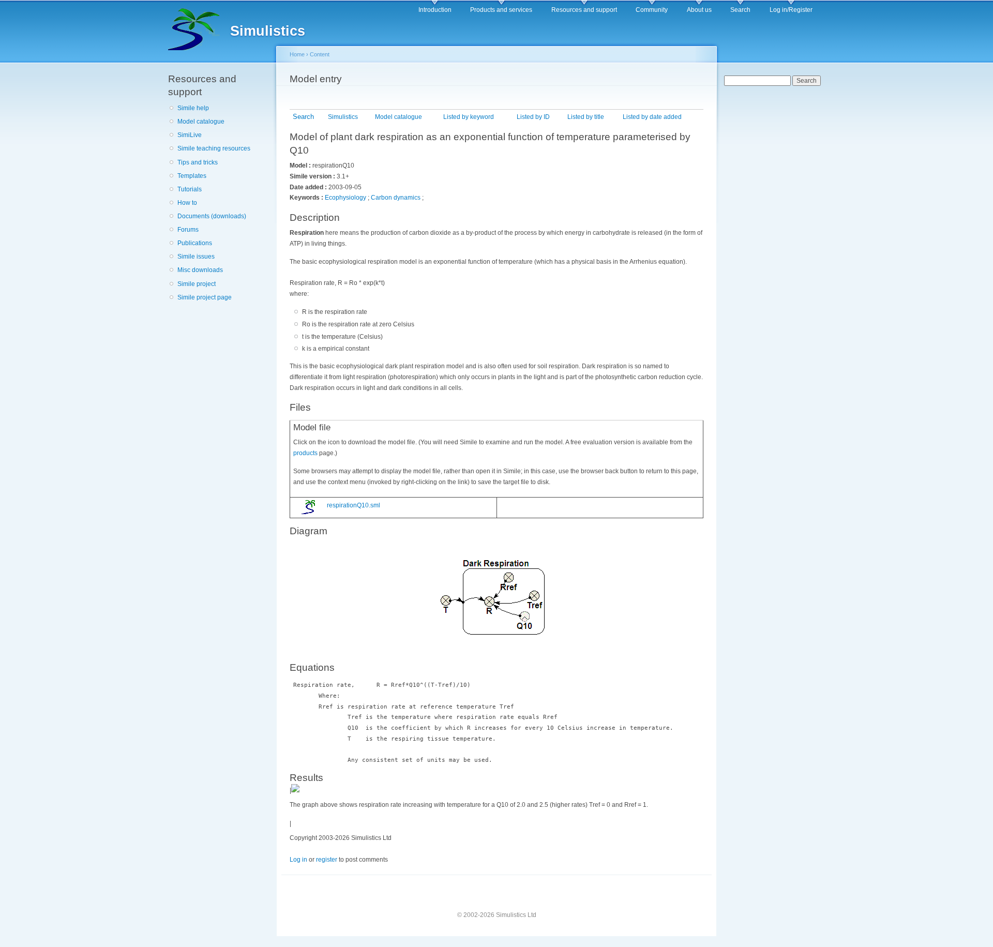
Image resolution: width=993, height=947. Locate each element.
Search (740, 9)
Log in (298, 859)
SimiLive (189, 135)
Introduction (435, 9)
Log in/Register (791, 9)
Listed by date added (652, 117)
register (326, 859)
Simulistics (343, 117)
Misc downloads (200, 270)
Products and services (501, 9)
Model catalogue (200, 121)
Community (652, 9)
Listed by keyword (468, 117)
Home (297, 54)
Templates (191, 175)
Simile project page (204, 297)
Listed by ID (533, 117)
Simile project (196, 284)
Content (319, 54)
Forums (188, 229)
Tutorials (189, 189)
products (305, 453)
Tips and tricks (197, 162)
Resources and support (584, 9)
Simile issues (196, 256)
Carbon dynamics (395, 197)
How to (187, 202)
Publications (194, 243)
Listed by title (585, 117)
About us (699, 9)
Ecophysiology (345, 197)
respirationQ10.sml (352, 505)
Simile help (193, 108)
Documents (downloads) (211, 216)
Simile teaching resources (213, 148)
